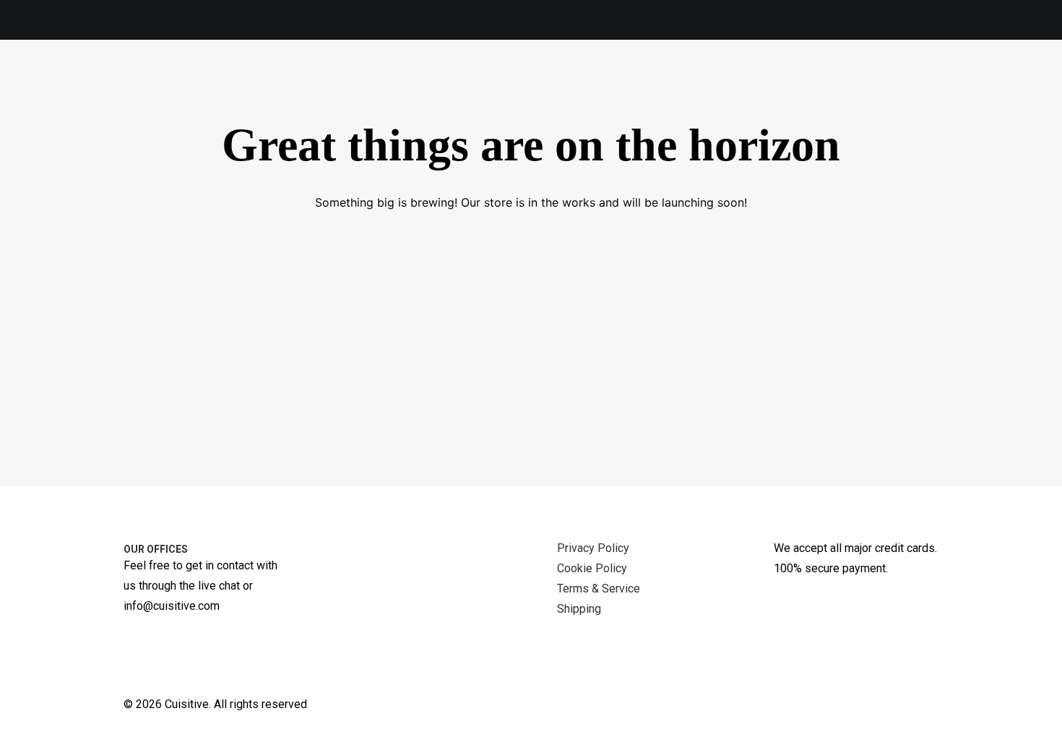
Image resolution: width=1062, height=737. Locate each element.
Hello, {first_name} (922, 77)
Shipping (579, 609)
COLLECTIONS (508, 77)
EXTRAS (417, 77)
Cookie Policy (592, 568)
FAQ (586, 77)
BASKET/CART (659, 77)
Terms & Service (598, 588)
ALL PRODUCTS (124, 81)
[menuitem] (121, 80)
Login (823, 77)
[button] (1023, 77)
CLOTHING (338, 77)
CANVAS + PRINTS (238, 77)
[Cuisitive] (46, 77)
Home (767, 77)
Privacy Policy (593, 548)
